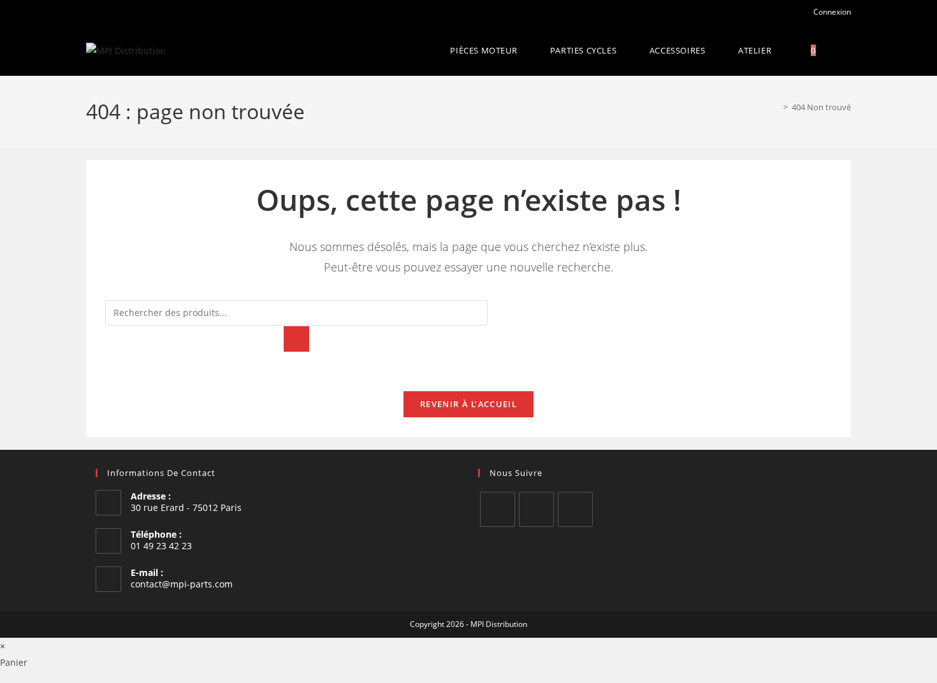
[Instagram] (536, 509)
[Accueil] (776, 107)
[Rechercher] (296, 339)
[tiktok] (575, 509)
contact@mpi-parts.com (182, 584)
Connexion (831, 11)
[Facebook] (497, 509)
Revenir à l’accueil (468, 404)
